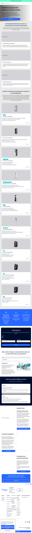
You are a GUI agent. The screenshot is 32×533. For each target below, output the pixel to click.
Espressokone (14, 495)
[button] (28, 484)
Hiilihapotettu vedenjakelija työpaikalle (14, 506)
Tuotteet (8, 495)
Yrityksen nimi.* (4, 339)
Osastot (3, 500)
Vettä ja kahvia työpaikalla (13, 501)
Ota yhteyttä (10, 19)
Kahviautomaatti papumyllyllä (14, 498)
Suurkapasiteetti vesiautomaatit (9, 509)
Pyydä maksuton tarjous (16, 531)
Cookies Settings (7, 530)
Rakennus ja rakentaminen (19, 512)
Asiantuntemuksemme (26, 495)
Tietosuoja (23, 527)
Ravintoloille (18, 502)
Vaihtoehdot (5, 359)
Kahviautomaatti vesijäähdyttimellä (9, 511)
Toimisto (18, 500)
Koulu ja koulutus (18, 508)
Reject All (7, 528)
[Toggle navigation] (30, 3)
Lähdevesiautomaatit (10, 501)
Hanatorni (8, 503)
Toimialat (18, 495)
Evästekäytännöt (28, 527)
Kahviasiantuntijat (24, 497)
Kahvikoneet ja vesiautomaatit (14, 509)
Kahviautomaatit (9, 499)
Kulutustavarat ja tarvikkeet (9, 516)
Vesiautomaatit (9, 497)
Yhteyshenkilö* (19, 339)
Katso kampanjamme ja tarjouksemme (16, 0)
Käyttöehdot (20, 527)
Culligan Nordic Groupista (3, 498)
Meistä (3, 495)
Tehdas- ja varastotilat (18, 515)
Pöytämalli (13, 503)
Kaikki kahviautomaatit (9, 513)
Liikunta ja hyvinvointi (18, 510)
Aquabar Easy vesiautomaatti (23, 428)
